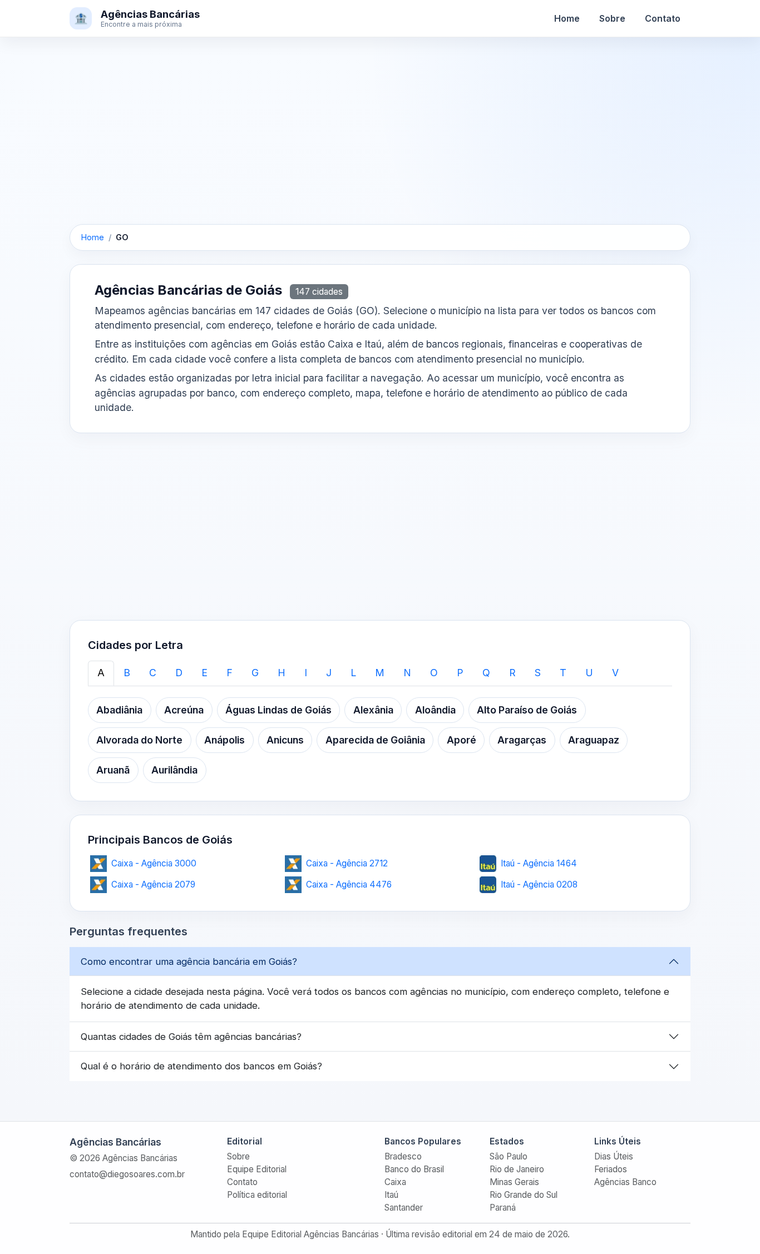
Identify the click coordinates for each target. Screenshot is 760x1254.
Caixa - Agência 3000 (153, 863)
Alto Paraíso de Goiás (527, 710)
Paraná (503, 1207)
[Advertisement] (380, 142)
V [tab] (615, 672)
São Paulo (508, 1156)
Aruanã (113, 770)
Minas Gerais (514, 1182)
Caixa (395, 1182)
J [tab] (329, 672)
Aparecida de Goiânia (375, 740)
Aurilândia (174, 770)
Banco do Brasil (414, 1169)
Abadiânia (119, 710)
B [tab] (127, 672)
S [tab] (538, 672)
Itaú (391, 1194)
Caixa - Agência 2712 (347, 863)
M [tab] (379, 672)
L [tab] (353, 672)
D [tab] (178, 672)
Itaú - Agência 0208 (539, 884)
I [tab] (305, 672)
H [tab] (281, 672)
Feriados (610, 1169)
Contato (662, 18)
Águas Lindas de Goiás (278, 710)
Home (567, 18)
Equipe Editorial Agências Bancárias (310, 1234)
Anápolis (224, 740)
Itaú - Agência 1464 (539, 863)
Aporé (461, 740)
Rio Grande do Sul (523, 1194)
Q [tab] (486, 672)
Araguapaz (593, 740)
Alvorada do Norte (139, 740)
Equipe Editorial (257, 1169)
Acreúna (184, 710)
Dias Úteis (613, 1156)
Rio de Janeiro (517, 1169)
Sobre (612, 18)
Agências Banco (625, 1182)
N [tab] (407, 672)
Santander (403, 1207)
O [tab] (434, 672)
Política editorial (257, 1194)
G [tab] (255, 672)
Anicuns (285, 740)
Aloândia (435, 710)
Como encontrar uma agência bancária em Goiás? (189, 961)
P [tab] (460, 672)
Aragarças (521, 740)
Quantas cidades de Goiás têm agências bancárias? (191, 1036)
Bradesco (403, 1156)
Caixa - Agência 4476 (349, 884)
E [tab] (204, 672)
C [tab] (152, 672)
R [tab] (512, 672)
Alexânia (373, 710)
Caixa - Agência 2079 (153, 884)
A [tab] (101, 672)
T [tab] (563, 672)
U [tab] (589, 672)
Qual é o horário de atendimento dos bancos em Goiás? (201, 1066)
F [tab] (229, 672)
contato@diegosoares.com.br (127, 1174)
